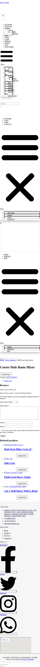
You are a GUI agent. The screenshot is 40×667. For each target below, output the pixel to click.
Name (2, 423)
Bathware (15, 34)
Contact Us (8, 26)
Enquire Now (6, 374)
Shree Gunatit (4, 2)
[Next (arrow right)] (3, 666)
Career (7, 39)
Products (7, 28)
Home (2, 360)
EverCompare (9, 47)
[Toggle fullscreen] (3, 664)
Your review (4, 406)
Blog (6, 35)
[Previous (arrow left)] (1, 666)
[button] (7, 57)
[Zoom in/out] (1, 664)
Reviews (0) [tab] (8, 381)
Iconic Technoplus (28, 659)
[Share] (5, 664)
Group (7, 37)
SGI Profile (8, 24)
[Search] (1, 106)
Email (2, 426)
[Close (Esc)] (7, 664)
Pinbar (14, 32)
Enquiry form (7, 44)
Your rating (4, 402)
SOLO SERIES (10, 360)
